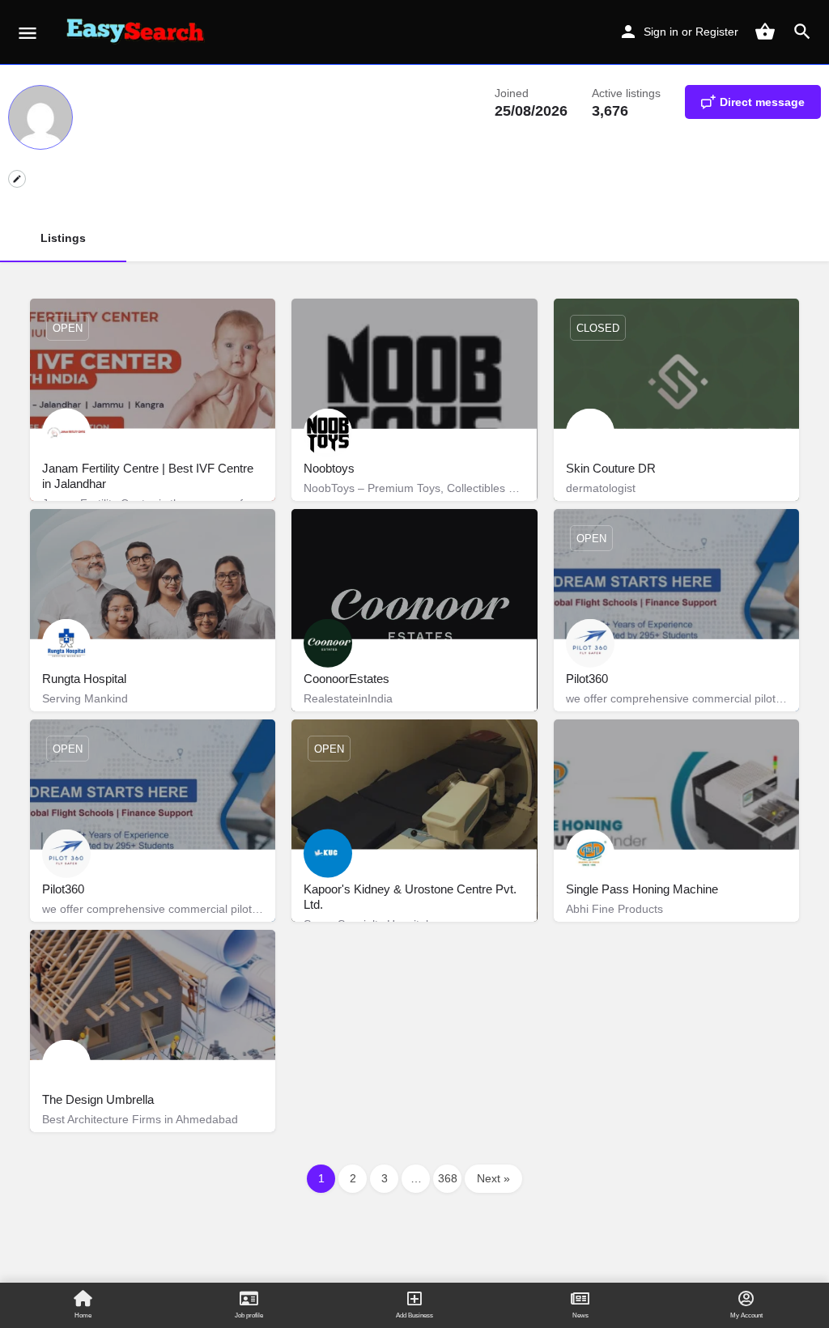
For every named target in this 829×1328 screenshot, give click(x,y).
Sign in (661, 31)
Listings (63, 237)
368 (447, 1178)
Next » (493, 1178)
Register (716, 31)
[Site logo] (138, 32)
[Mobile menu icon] (27, 33)
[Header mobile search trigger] (802, 31)
